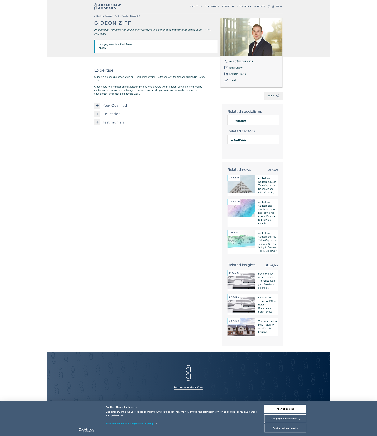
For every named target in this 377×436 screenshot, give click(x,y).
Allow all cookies (285, 409)
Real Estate (240, 120)
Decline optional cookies (285, 428)
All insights (271, 265)
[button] (195, 6)
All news (273, 169)
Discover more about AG (187, 387)
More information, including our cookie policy (129, 423)
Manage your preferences (284, 418)
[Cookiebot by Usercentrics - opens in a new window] (86, 430)
